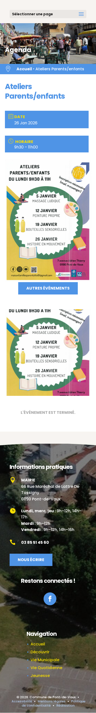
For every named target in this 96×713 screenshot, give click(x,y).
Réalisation (65, 705)
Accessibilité (22, 701)
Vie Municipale (45, 660)
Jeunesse (40, 675)
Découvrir (40, 652)
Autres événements (48, 288)
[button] (81, 17)
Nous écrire (31, 560)
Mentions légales (51, 701)
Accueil (24, 69)
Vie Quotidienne (46, 668)
